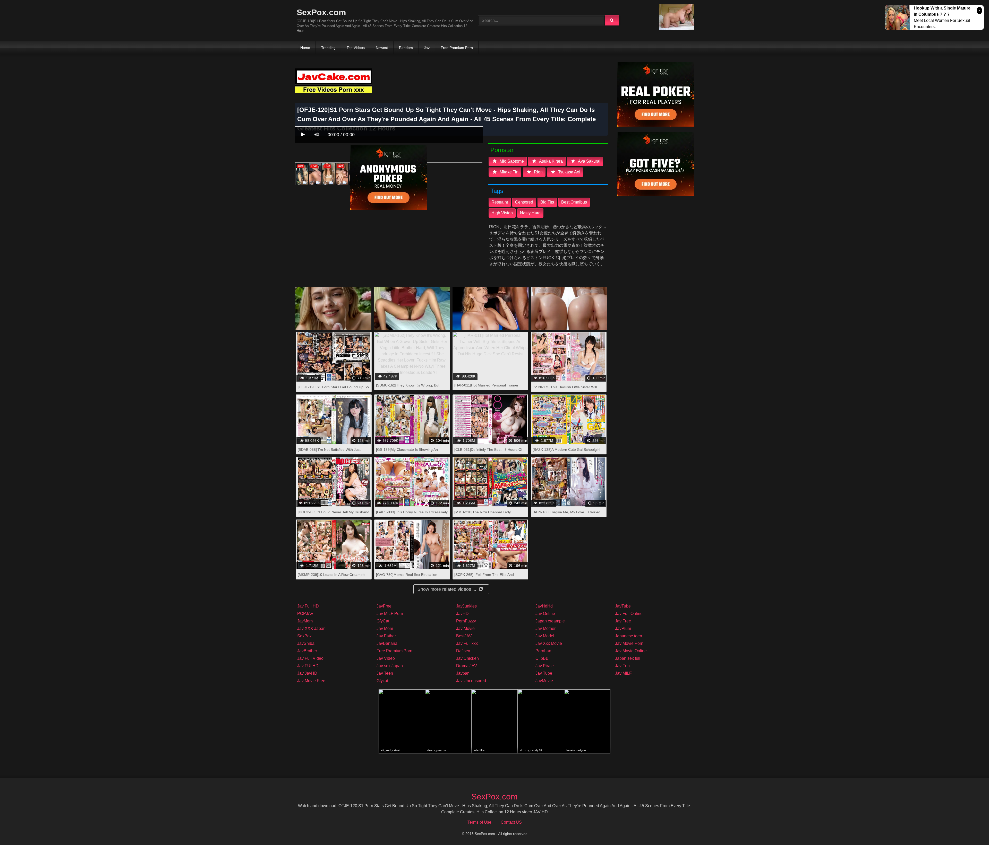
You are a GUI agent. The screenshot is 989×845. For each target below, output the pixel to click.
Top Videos (356, 48)
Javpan (463, 673)
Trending (328, 48)
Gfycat (382, 681)
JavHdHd (544, 606)
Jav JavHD (307, 673)
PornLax (543, 651)
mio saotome (511, 161)
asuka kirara (550, 161)
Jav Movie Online (631, 651)
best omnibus (574, 202)
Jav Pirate (544, 666)
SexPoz (304, 636)
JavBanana (387, 643)
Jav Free (623, 621)
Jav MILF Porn (390, 613)
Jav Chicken (467, 658)
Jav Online (545, 613)
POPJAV (305, 613)
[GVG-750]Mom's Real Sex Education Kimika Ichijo (406, 577)
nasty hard (530, 213)
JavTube (623, 606)
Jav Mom (385, 628)
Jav (427, 48)
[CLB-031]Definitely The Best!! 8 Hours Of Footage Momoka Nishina (488, 452)
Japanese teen (628, 636)
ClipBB (542, 658)
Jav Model (544, 636)
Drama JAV (466, 666)
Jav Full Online (629, 613)
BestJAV (464, 636)
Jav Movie (465, 628)
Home (305, 48)
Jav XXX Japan (311, 628)
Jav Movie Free (311, 681)
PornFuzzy (466, 621)
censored (524, 202)
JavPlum (623, 628)
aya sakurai (588, 161)
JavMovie (544, 681)
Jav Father (386, 636)
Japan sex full (627, 658)
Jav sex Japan (390, 666)
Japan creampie (550, 621)
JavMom (305, 621)
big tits (547, 202)
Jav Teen (385, 673)
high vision (502, 213)
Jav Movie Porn (629, 643)
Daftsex (463, 651)
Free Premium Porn (457, 48)
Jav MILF (623, 673)
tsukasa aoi (568, 172)
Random (406, 48)
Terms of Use (479, 822)
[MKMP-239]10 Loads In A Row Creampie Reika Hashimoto (331, 577)
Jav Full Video (310, 658)
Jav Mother (545, 628)
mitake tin (508, 172)
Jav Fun (622, 666)
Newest (382, 48)
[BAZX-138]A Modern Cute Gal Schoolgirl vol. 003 (566, 452)
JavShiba (305, 643)
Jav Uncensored (471, 681)
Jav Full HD (308, 606)
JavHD (462, 613)
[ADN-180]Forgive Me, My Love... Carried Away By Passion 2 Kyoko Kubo (566, 515)
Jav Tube (543, 673)
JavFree (384, 606)
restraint (499, 202)
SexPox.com (321, 12)
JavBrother (307, 651)
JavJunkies (466, 606)
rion (538, 172)
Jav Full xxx (467, 643)
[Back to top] (972, 830)
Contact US (511, 822)
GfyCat (383, 621)
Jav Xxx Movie (548, 643)
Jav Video (386, 658)
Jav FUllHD (308, 666)
